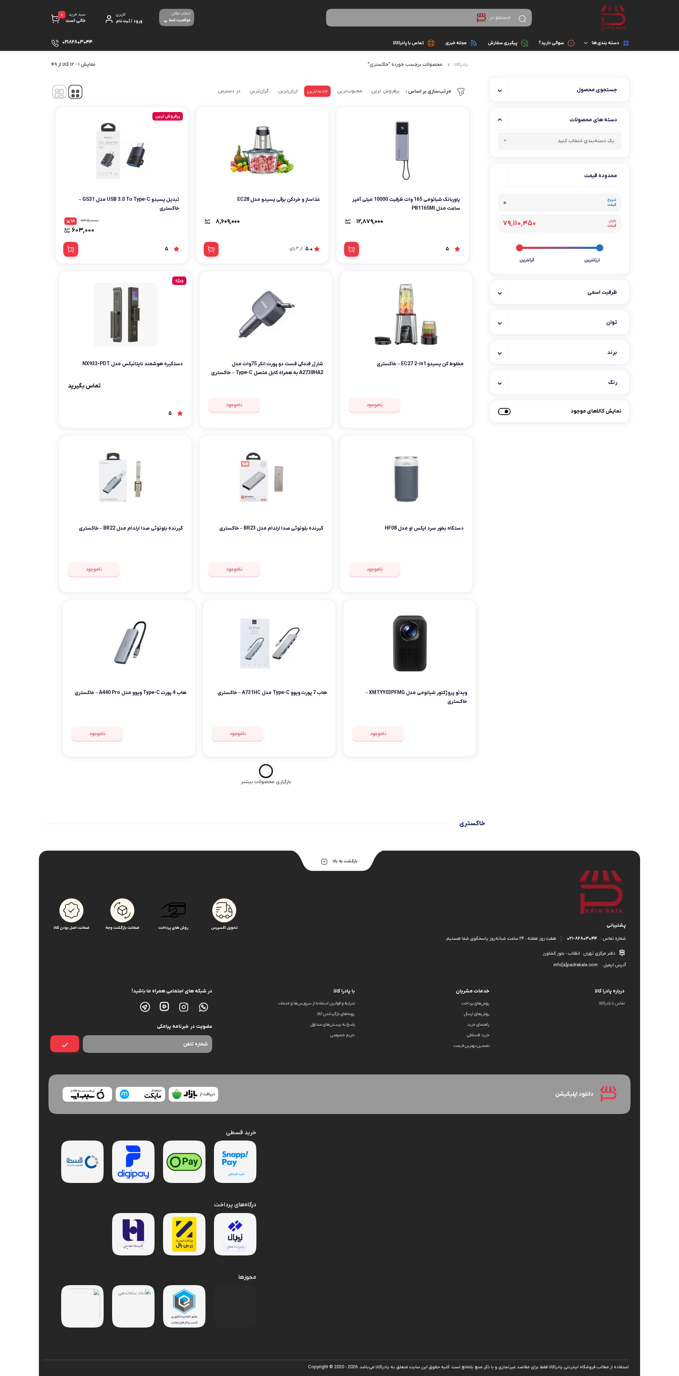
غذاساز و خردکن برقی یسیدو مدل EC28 (278, 199)
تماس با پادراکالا (408, 43)
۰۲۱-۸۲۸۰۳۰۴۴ (582, 938)
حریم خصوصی (342, 1035)
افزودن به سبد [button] (351, 249)
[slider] (599, 247)
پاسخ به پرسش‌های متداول (333, 1024)
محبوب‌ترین (349, 91)
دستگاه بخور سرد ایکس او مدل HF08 (424, 528)
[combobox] (559, 141)
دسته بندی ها (605, 43)
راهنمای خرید (478, 1024)
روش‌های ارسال (476, 1014)
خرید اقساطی (478, 1035)
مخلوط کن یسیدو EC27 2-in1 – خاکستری (420, 364)
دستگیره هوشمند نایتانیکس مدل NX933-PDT (132, 364)
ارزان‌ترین (288, 91)
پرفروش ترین (385, 91)
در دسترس (229, 91)
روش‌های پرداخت (475, 1003)
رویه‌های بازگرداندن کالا (336, 1014)
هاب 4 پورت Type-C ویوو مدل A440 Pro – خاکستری (130, 692)
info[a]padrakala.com (575, 965)
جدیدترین (317, 91)
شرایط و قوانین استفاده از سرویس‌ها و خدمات (316, 1003)
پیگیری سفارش (502, 43)
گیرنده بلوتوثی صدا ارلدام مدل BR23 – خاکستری (271, 528)
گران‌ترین (259, 91)
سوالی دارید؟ (551, 43)
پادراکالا (461, 65)
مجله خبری (455, 43)
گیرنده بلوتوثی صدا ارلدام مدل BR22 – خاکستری (131, 528)
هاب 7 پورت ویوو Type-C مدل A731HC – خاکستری (272, 692)
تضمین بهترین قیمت (471, 1046)
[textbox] (559, 142)
